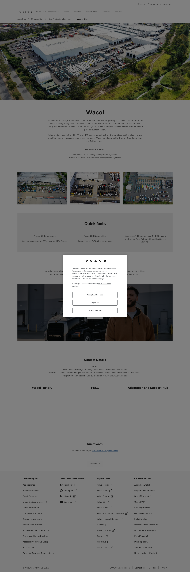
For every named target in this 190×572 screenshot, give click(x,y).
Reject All (95, 303)
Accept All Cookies (95, 295)
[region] (95, 286)
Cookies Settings (95, 310)
